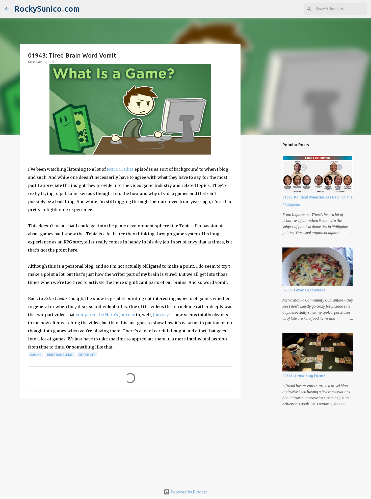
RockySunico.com (47, 8)
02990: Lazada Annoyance (304, 290)
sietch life (86, 354)
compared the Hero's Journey (105, 314)
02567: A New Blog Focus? (303, 376)
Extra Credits (120, 169)
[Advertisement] (130, 441)
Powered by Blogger (188, 492)
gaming (35, 354)
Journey (160, 314)
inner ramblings (60, 354)
